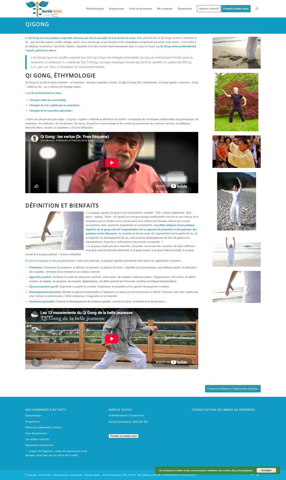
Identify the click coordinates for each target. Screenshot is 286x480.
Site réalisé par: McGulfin (149, 475)
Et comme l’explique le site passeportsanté (49, 260)
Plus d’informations (242, 470)
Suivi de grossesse (36, 433)
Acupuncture (32, 421)
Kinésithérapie (33, 415)
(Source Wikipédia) (82, 127)
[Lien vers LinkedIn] (258, 475)
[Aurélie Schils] (43, 8)
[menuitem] (95, 8)
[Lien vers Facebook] (252, 475)
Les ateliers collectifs (37, 439)
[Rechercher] (257, 8)
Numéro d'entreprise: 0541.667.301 (119, 475)
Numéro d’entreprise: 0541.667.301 (128, 421)
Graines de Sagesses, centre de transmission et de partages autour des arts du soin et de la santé (56, 453)
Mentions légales (92, 475)
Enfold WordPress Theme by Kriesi (179, 475)
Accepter (266, 470)
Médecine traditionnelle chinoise (43, 427)
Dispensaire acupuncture (39, 445)
